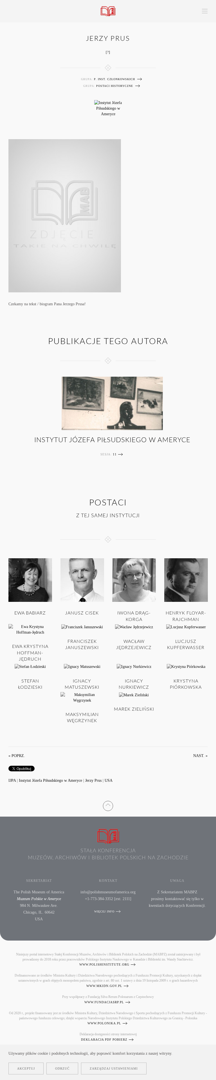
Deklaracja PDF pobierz (104, 1039)
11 (115, 454)
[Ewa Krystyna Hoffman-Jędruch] (30, 629)
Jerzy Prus (93, 780)
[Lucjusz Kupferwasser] (186, 627)
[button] (205, 11)
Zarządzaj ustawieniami (114, 1068)
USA (108, 780)
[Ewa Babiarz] (30, 579)
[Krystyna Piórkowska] (185, 666)
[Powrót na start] (108, 11)
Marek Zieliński (134, 709)
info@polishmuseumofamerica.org (108, 892)
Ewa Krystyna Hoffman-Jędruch (30, 652)
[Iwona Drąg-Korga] (134, 579)
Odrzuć (62, 1068)
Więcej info (104, 911)
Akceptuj (26, 1068)
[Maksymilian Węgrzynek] (82, 697)
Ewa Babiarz (30, 613)
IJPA (12, 780)
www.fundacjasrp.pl (104, 1002)
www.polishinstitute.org (104, 964)
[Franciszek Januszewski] (82, 627)
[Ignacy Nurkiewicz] (134, 666)
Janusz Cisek (82, 613)
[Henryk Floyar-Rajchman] (186, 579)
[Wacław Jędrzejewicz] (134, 627)
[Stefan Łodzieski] (30, 666)
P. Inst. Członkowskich (114, 79)
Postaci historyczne (114, 85)
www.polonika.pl (104, 1023)
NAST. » (200, 756)
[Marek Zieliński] (134, 695)
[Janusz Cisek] (82, 579)
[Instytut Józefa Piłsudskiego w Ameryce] (108, 108)
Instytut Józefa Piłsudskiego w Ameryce (112, 440)
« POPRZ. (16, 756)
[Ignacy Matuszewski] (82, 666)
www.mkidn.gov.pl (104, 986)
